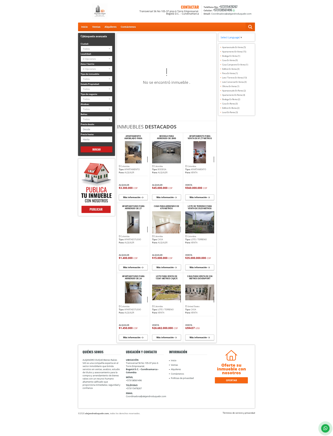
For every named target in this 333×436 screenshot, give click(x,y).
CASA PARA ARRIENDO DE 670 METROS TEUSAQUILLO (166, 207)
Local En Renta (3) (230, 112)
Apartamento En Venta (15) (234, 51)
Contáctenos (128, 26)
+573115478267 (228, 6)
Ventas (96, 26)
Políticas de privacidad (182, 378)
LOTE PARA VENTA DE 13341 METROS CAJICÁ (166, 277)
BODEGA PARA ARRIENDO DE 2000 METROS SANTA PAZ (166, 137)
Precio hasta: (87, 134)
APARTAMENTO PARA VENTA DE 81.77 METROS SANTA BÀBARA (200, 137)
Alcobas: (85, 104)
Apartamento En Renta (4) (233, 94)
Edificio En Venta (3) (231, 68)
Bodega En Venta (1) (231, 55)
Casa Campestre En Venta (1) (235, 64)
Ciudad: (85, 43)
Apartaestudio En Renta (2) (234, 90)
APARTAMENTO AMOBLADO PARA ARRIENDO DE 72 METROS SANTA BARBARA (133, 137)
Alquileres (111, 26)
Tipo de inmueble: (90, 73)
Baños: (84, 114)
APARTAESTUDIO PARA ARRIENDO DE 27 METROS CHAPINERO (133, 207)
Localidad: (86, 53)
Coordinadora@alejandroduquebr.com (146, 396)
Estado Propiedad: (90, 84)
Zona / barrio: (87, 63)
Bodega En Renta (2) (231, 99)
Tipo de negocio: (89, 94)
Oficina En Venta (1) (230, 86)
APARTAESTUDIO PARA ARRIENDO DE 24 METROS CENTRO (133, 277)
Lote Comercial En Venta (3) (234, 81)
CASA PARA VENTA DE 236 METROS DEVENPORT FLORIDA (199, 277)
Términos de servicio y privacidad (239, 412)
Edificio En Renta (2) (231, 107)
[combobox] (96, 49)
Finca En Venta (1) (230, 73)
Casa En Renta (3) (230, 103)
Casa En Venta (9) (230, 60)
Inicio (84, 26)
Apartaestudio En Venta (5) (234, 47)
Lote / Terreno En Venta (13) (234, 77)
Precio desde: (87, 124)
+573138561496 (222, 10)
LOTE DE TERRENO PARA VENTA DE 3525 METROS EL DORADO (200, 207)
